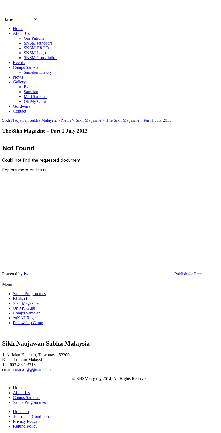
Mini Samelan (35, 96)
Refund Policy (25, 426)
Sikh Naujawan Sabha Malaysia (29, 120)
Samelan (31, 91)
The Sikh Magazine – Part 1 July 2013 (138, 120)
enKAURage (24, 318)
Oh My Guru (35, 101)
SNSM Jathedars (38, 43)
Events (19, 62)
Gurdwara (21, 106)
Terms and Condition (31, 416)
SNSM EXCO (36, 48)
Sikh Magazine (26, 303)
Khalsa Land (24, 298)
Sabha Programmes (29, 293)
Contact (19, 111)
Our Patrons (34, 38)
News (18, 77)
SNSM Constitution (40, 57)
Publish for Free (188, 274)
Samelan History (38, 72)
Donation (21, 411)
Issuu (28, 274)
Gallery (19, 82)
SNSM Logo (35, 52)
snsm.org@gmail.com (32, 369)
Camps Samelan (26, 67)
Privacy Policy (25, 421)
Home (18, 28)
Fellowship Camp (28, 322)
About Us (21, 33)
